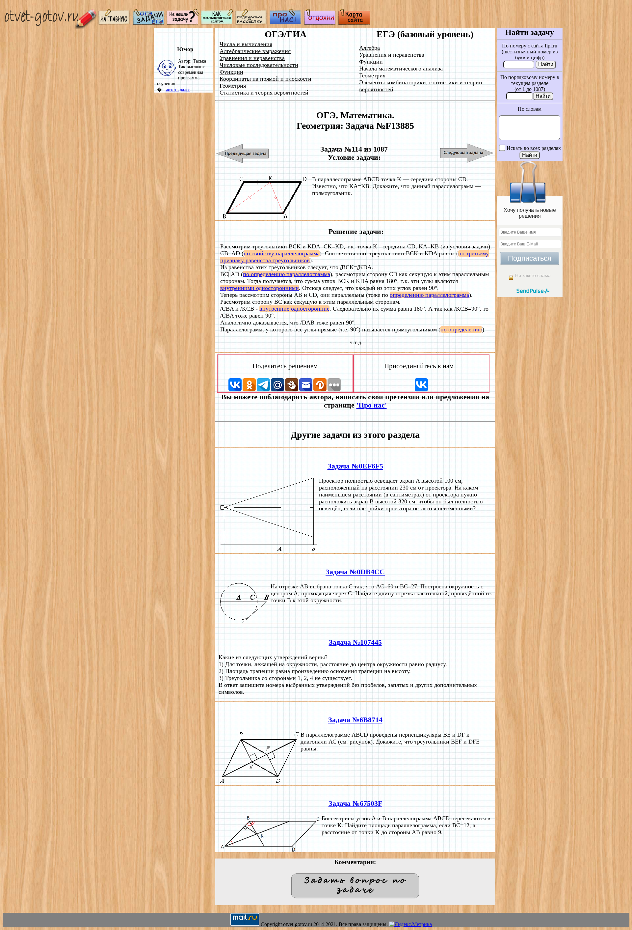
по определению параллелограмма (286, 274)
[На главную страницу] (114, 23)
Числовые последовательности (259, 65)
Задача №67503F (355, 803)
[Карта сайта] (354, 23)
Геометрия (233, 85)
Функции (231, 72)
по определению (461, 329)
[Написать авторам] (183, 23)
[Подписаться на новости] (251, 23)
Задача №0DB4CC (355, 572)
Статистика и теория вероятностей (264, 92)
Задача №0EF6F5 (355, 466)
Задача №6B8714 (355, 720)
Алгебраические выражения (255, 51)
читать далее (178, 89)
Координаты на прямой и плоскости (265, 78)
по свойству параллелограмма (282, 253)
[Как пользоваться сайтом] (217, 23)
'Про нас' (371, 405)
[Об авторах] (285, 23)
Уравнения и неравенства (252, 58)
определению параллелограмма (429, 295)
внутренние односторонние (294, 308)
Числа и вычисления (246, 44)
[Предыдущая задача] (242, 153)
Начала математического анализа (401, 68)
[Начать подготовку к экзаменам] (148, 23)
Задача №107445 (355, 642)
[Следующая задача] (467, 153)
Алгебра (369, 47)
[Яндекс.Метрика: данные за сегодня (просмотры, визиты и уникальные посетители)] (410, 924)
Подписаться (529, 258)
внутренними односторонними (259, 288)
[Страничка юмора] (319, 23)
